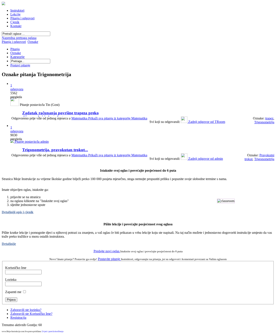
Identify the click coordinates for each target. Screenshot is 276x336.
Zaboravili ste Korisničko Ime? (31, 314)
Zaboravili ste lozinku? (25, 310)
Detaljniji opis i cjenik (17, 212)
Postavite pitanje (109, 259)
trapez (269, 118)
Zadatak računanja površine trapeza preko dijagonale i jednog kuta (60, 115)
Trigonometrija (264, 122)
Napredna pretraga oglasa (19, 38)
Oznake (33, 42)
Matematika (109, 118)
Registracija (18, 317)
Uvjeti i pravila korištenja (52, 331)
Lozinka (10, 279)
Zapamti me (13, 292)
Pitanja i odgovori (14, 42)
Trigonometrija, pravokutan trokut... (55, 150)
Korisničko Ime (15, 268)
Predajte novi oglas (107, 251)
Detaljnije (9, 244)
